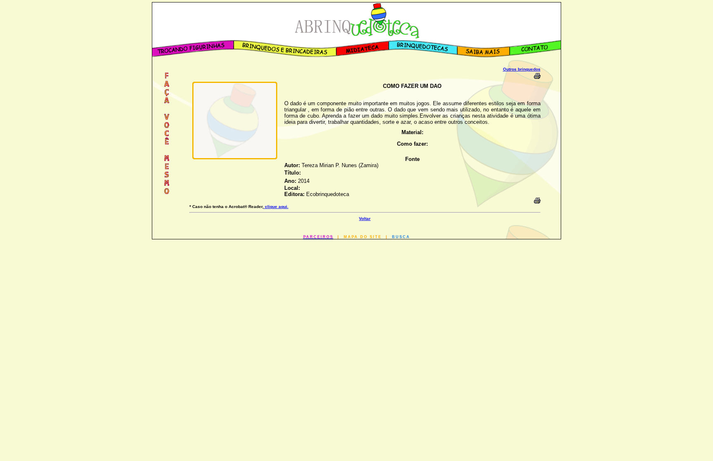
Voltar (365, 218)
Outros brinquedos (522, 69)
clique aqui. (276, 206)
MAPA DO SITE (363, 237)
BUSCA (401, 237)
